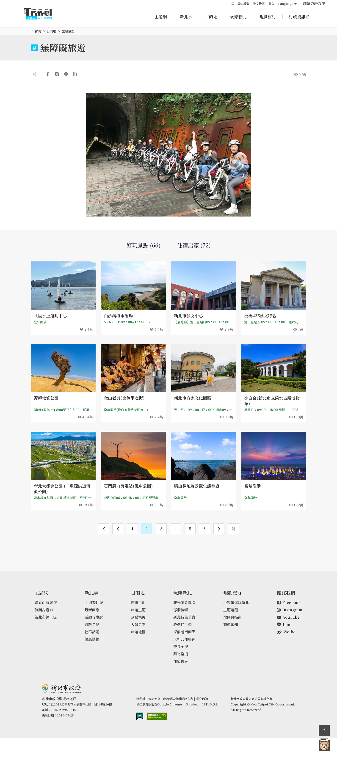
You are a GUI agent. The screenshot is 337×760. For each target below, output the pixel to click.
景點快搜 (138, 617)
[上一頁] (117, 528)
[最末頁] (233, 528)
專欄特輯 (180, 609)
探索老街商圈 (184, 631)
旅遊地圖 (138, 631)
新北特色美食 (184, 617)
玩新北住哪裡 (184, 639)
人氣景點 (138, 624)
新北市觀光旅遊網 (42, 13)
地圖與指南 (232, 617)
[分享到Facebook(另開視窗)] (47, 74)
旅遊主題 (138, 609)
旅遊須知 (230, 624)
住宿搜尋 (180, 661)
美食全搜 (180, 646)
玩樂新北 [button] (238, 16)
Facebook (291, 602)
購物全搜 (180, 653)
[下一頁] (218, 528)
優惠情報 (92, 639)
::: (232, 3)
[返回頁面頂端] (324, 730)
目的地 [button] (211, 16)
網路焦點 (92, 624)
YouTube (291, 617)
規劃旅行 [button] (268, 16)
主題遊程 (230, 609)
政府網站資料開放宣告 (178, 699)
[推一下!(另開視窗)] (56, 74)
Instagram (292, 609)
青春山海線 (44, 602)
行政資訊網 (299, 16)
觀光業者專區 (184, 602)
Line (287, 624)
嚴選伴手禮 (182, 624)
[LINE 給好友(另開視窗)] (66, 74)
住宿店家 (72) (194, 245)
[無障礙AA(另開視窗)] (157, 716)
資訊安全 (154, 699)
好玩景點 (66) (143, 245)
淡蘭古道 (42, 609)
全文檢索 (259, 3)
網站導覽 (243, 3)
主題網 (161, 16)
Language (285, 3)
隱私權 (140, 699)
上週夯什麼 (94, 602)
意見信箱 (202, 699)
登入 (271, 3)
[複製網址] (75, 74)
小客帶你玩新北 (236, 602)
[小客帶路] (324, 745)
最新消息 (92, 609)
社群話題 (92, 631)
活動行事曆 (94, 617)
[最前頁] (103, 528)
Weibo (289, 631)
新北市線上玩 (46, 617)
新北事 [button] (186, 16)
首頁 (38, 31)
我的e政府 (139, 716)
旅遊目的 (138, 602)
